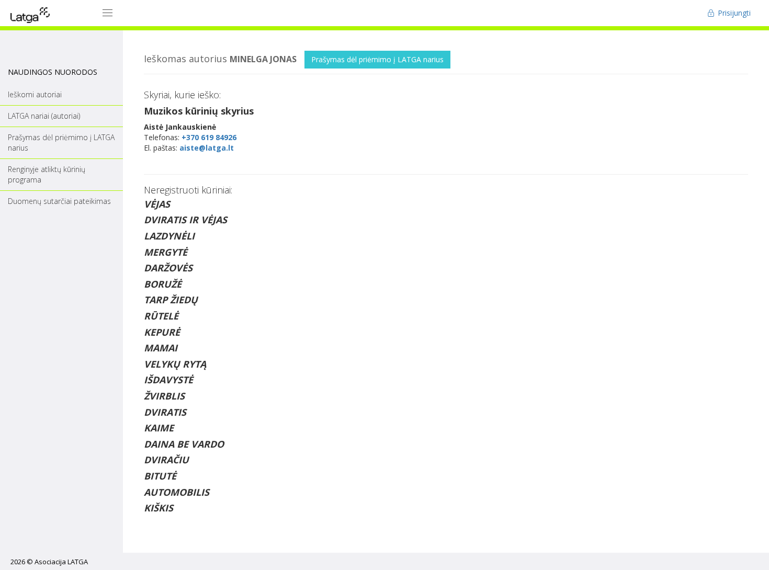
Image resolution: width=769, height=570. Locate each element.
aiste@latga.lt (206, 148)
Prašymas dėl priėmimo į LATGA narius (377, 59)
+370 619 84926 (209, 137)
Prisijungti (733, 13)
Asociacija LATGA (61, 561)
